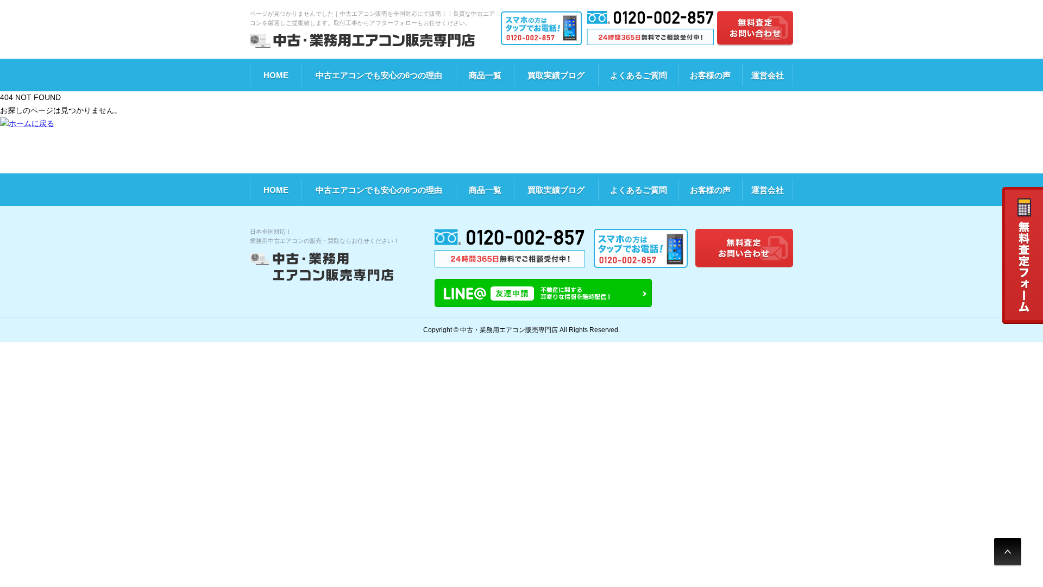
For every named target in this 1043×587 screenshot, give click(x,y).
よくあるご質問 (638, 75)
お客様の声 (710, 75)
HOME (275, 75)
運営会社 (767, 75)
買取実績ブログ (556, 75)
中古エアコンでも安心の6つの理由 (379, 75)
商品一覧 (485, 75)
